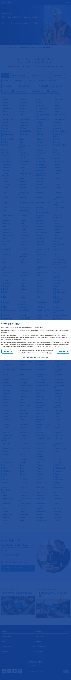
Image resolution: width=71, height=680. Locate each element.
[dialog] (35, 340)
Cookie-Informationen (42, 357)
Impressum (33, 357)
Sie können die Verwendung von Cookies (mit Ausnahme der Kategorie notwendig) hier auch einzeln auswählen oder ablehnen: (35, 352)
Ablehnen (6, 351)
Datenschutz (26, 357)
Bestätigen (62, 351)
